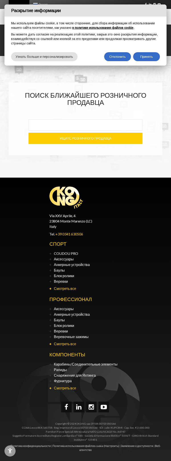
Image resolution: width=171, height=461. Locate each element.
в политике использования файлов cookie (102, 27)
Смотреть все (65, 288)
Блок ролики (64, 276)
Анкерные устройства (72, 264)
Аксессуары (64, 259)
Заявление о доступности (137, 446)
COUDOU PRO (66, 253)
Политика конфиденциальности (30, 446)
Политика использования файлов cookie (78, 446)
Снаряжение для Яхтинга (75, 375)
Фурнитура (63, 381)
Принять (146, 56)
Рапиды (60, 370)
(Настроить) (111, 446)
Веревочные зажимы (71, 336)
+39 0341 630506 (69, 234)
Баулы (59, 270)
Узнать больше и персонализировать (44, 56)
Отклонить (117, 56)
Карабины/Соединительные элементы (86, 364)
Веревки (61, 281)
